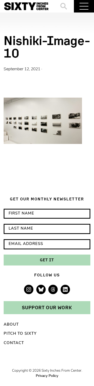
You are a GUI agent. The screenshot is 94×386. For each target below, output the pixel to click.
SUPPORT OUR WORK (47, 307)
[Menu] (84, 6)
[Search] (64, 6)
